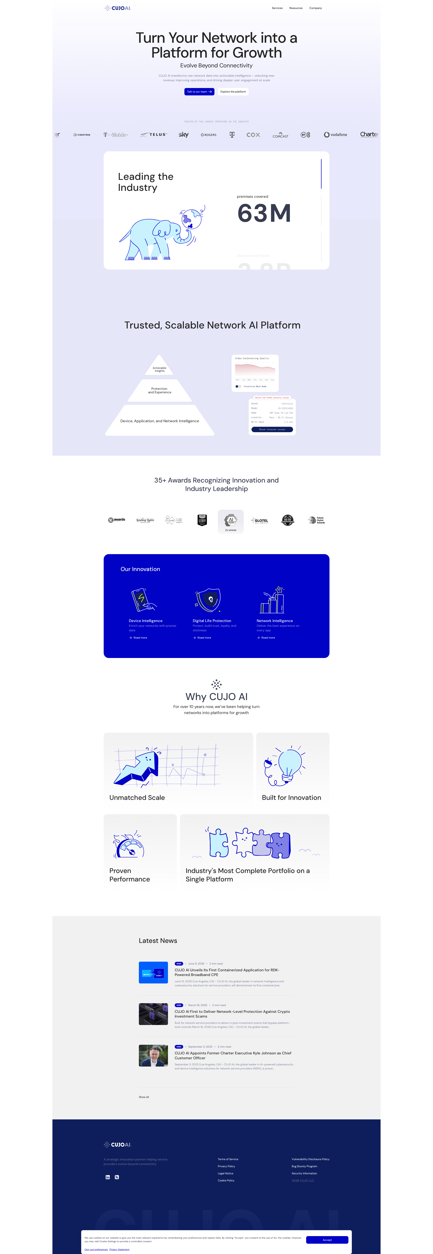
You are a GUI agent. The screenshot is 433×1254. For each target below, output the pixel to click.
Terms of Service (228, 1159)
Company (315, 8)
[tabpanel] (263, 395)
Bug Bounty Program (304, 1166)
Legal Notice (225, 1173)
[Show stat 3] (321, 247)
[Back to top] (427, 1237)
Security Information (304, 1173)
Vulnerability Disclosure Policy (310, 1159)
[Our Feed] (117, 1177)
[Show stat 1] (321, 174)
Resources (296, 8)
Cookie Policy (226, 1180)
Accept (327, 1240)
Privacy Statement (119, 1249)
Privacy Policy (226, 1166)
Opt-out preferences (96, 1249)
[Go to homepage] (118, 8)
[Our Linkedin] (108, 1177)
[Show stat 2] (321, 210)
